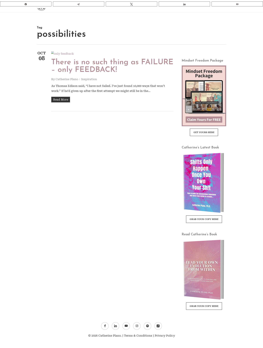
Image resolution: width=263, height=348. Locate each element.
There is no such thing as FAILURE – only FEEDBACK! (112, 66)
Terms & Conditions (138, 335)
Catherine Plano (67, 79)
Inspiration (89, 79)
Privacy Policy (165, 335)
